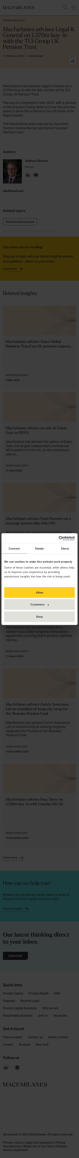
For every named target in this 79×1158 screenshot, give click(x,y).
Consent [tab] (14, 548)
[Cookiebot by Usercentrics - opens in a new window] (59, 538)
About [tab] (65, 548)
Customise (37, 604)
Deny (39, 616)
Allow (39, 592)
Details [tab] (39, 548)
